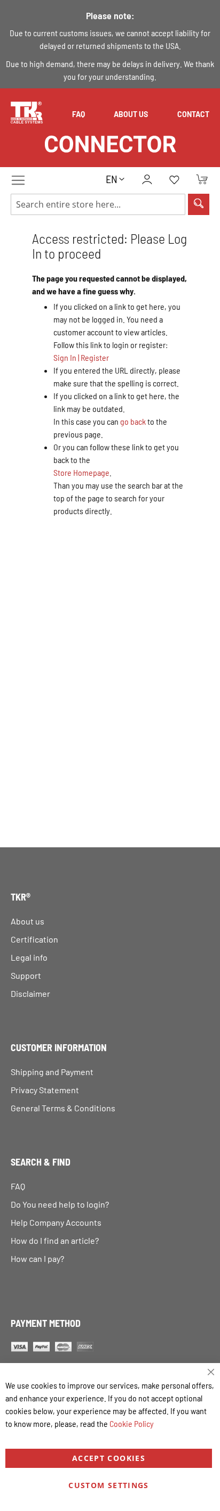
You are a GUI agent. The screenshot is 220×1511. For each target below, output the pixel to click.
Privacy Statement (45, 1090)
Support (26, 975)
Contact (193, 114)
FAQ (78, 114)
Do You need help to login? (60, 1204)
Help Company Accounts (56, 1222)
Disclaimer (30, 993)
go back (133, 421)
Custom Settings (108, 1485)
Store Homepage (81, 472)
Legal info (29, 957)
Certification (34, 939)
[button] (115, 179)
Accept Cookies (108, 1458)
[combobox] (98, 204)
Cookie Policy (131, 1423)
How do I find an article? (55, 1240)
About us (131, 114)
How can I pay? (37, 1258)
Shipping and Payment (52, 1072)
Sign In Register (81, 357)
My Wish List (174, 180)
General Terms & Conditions (63, 1108)
